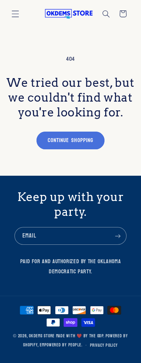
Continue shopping (70, 140)
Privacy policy (104, 345)
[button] (15, 13)
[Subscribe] (118, 236)
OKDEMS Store (42, 336)
